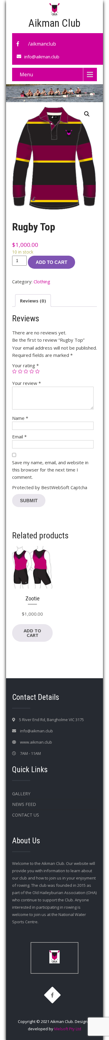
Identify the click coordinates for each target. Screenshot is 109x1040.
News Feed (24, 804)
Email (19, 437)
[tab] (33, 300)
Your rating (25, 365)
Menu (26, 74)
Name (20, 418)
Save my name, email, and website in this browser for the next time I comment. (50, 469)
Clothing (42, 281)
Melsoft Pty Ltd (67, 1028)
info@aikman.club (41, 57)
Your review (26, 383)
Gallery (21, 793)
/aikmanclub (42, 43)
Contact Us (25, 815)
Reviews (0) (33, 301)
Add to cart (51, 262)
